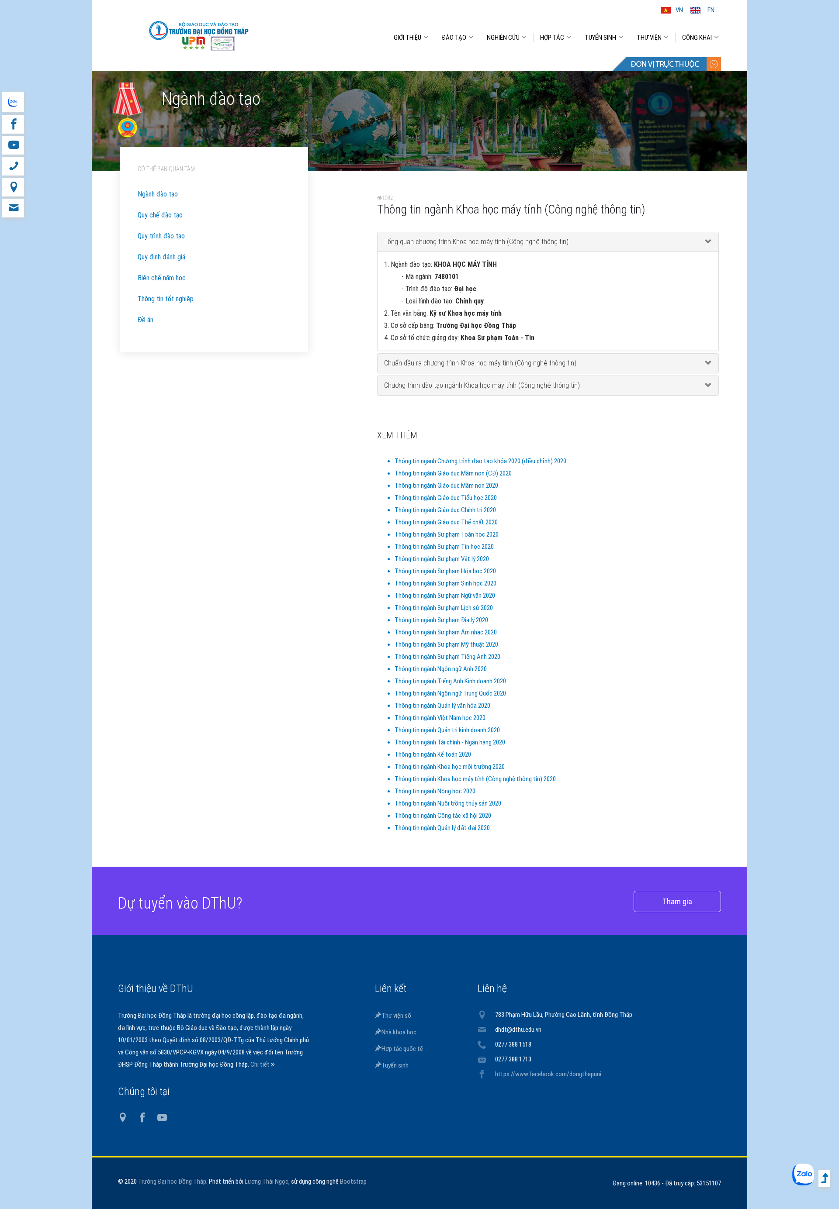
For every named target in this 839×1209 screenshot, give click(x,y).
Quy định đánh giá (161, 257)
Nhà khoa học (398, 1032)
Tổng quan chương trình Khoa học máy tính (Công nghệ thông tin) (476, 242)
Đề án (145, 320)
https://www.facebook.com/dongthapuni (548, 1074)
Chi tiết (260, 1064)
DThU (198, 36)
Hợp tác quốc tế (402, 1049)
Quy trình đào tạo (161, 236)
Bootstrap (353, 1181)
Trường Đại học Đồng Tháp (172, 1181)
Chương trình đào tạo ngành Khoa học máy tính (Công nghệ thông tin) (482, 385)
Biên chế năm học (162, 278)
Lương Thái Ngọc (266, 1181)
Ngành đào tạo (158, 194)
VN (679, 10)
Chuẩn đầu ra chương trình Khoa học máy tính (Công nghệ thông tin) (480, 363)
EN (710, 10)
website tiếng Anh (12, 102)
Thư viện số (396, 1016)
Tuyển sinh (395, 1065)
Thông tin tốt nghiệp (166, 299)
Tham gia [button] (677, 901)
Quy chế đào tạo (160, 215)
